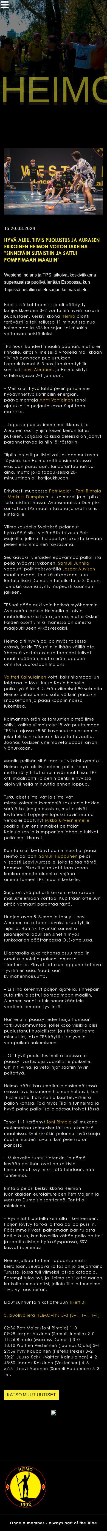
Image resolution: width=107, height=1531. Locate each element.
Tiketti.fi (77, 1302)
